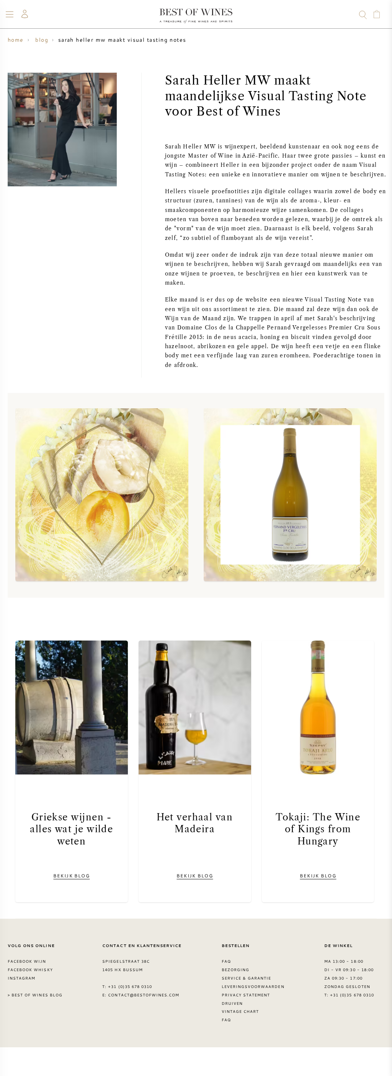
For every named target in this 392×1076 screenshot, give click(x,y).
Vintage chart (240, 1011)
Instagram (21, 978)
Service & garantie (246, 978)
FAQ (226, 961)
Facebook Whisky (30, 969)
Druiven (232, 1003)
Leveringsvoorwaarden (253, 986)
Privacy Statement (246, 995)
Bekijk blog (71, 875)
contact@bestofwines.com (143, 995)
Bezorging (235, 969)
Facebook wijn (27, 961)
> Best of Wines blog (35, 995)
